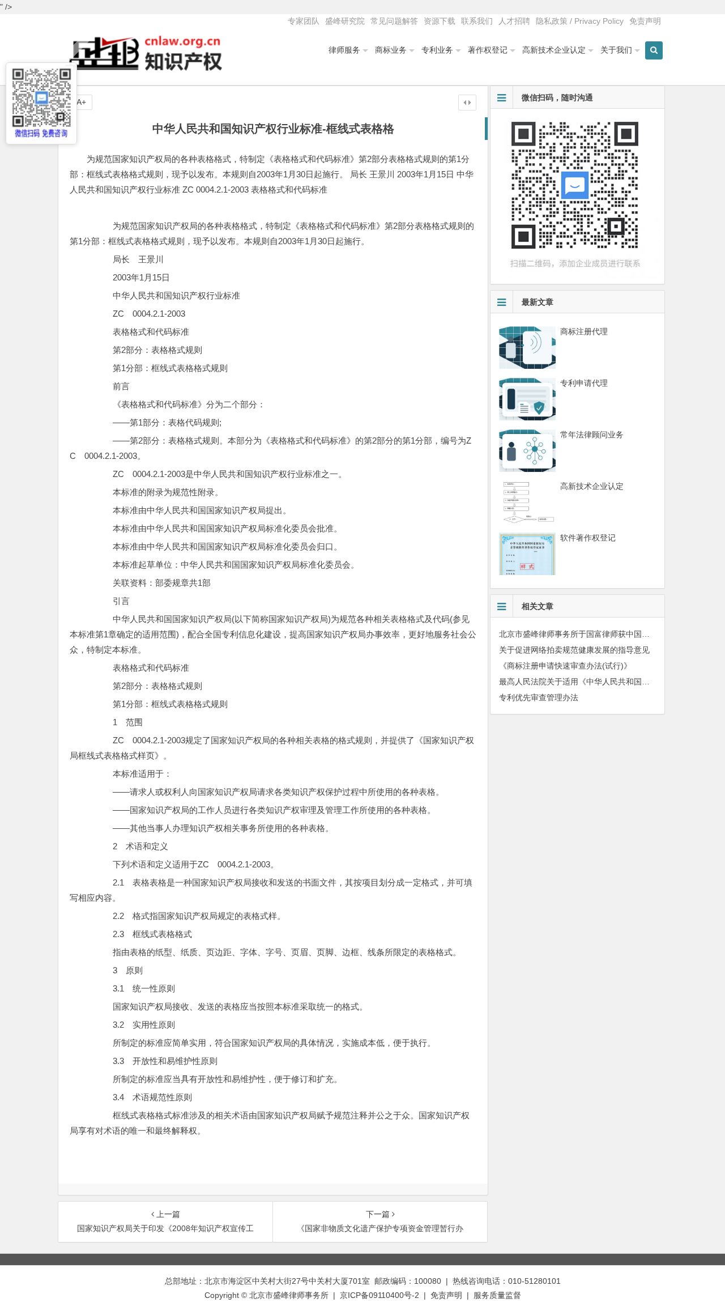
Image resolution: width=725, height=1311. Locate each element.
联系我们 (477, 20)
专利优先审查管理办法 (538, 697)
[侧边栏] (467, 102)
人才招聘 (514, 20)
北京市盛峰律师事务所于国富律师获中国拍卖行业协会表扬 (602, 634)
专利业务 (437, 49)
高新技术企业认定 (554, 49)
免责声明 (645, 20)
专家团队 (303, 20)
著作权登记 (488, 49)
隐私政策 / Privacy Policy (580, 20)
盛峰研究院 (345, 20)
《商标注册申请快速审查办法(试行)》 (565, 665)
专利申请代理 (584, 383)
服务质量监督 (497, 1295)
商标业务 (391, 49)
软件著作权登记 (588, 537)
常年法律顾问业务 (592, 434)
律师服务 (344, 49)
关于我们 (616, 49)
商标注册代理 (584, 331)
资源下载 (439, 20)
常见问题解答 (394, 20)
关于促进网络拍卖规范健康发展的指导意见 (574, 649)
